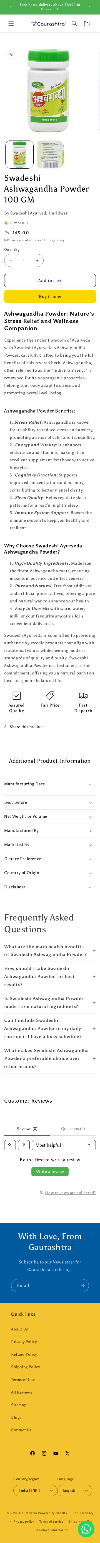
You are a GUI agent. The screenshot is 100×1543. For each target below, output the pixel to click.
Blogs (16, 1417)
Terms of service (51, 1521)
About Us (19, 1329)
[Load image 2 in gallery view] (50, 154)
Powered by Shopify (52, 1513)
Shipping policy (80, 1521)
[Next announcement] (90, 7)
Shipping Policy (53, 240)
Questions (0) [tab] (73, 1128)
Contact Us (21, 1430)
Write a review (50, 1171)
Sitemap (18, 1405)
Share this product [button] (27, 726)
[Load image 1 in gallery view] (19, 154)
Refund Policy (24, 1354)
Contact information (53, 1530)
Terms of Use (23, 1379)
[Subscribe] (82, 1285)
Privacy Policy (24, 1341)
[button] (11, 23)
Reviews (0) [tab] (27, 1128)
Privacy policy (23, 1521)
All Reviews (21, 1392)
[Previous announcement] (10, 7)
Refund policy (82, 1513)
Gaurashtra (28, 1513)
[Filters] (24, 1145)
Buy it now (50, 296)
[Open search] (10, 1145)
